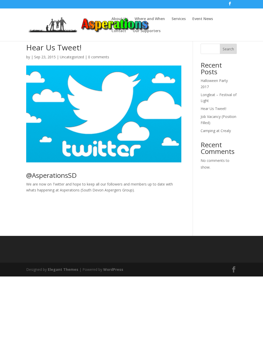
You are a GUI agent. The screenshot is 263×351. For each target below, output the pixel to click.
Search (228, 49)
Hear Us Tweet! (213, 108)
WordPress (113, 269)
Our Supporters (147, 31)
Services (179, 19)
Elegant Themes (63, 269)
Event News (202, 19)
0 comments (98, 56)
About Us (119, 19)
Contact (118, 31)
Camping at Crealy (216, 130)
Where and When (150, 19)
